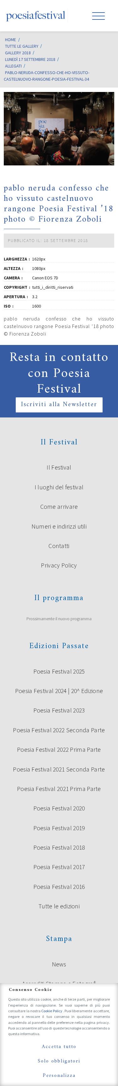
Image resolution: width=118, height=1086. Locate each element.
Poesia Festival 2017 (59, 867)
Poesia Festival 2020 (59, 808)
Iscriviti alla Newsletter (59, 404)
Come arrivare (59, 506)
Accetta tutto (59, 1046)
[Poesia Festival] (36, 15)
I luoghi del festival (59, 487)
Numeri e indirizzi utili (59, 526)
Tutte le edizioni (59, 906)
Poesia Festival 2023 (59, 710)
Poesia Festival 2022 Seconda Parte (59, 730)
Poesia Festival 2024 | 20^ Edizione (59, 691)
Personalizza (59, 1075)
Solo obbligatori (59, 1061)
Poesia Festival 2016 (59, 886)
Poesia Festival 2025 (59, 671)
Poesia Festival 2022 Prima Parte (59, 749)
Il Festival (59, 467)
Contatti (58, 546)
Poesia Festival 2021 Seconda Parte (59, 769)
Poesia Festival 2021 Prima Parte (59, 789)
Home (10, 39)
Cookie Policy (52, 1010)
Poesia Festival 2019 (59, 828)
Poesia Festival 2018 (59, 847)
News (59, 964)
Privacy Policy (59, 565)
